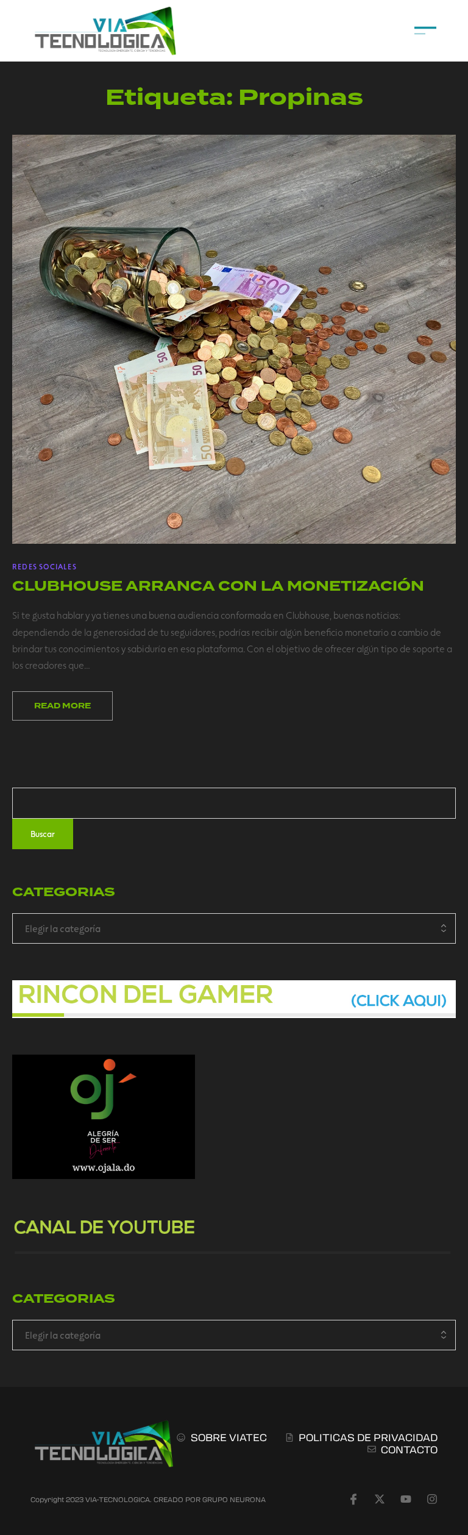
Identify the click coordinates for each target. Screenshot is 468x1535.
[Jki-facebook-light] (353, 1499)
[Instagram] (432, 1499)
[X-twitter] (379, 1499)
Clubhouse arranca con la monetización (218, 586)
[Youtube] (405, 1499)
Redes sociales (44, 566)
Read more (62, 705)
